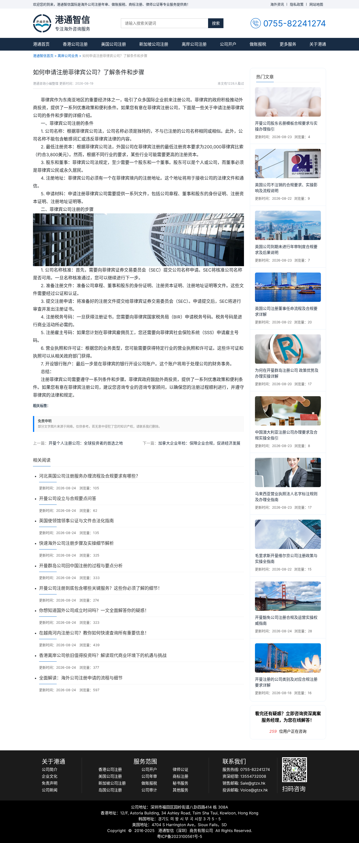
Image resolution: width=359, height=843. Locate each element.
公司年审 (149, 776)
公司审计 (149, 790)
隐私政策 (297, 4)
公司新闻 (49, 790)
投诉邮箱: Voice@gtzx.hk (245, 790)
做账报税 (258, 44)
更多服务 (288, 44)
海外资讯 (277, 4)
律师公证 (180, 769)
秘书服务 (180, 783)
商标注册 (180, 776)
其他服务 (180, 790)
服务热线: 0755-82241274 (246, 769)
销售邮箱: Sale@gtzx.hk (243, 783)
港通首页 (41, 44)
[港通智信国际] (42, 23)
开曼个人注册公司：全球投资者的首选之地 (86, 443)
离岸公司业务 (68, 56)
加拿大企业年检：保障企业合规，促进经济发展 (199, 443)
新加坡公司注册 (153, 44)
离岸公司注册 (194, 44)
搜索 (216, 23)
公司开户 (228, 44)
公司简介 (49, 769)
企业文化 (49, 776)
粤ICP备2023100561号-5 (179, 836)
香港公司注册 (75, 44)
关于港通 (317, 44)
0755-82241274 (294, 23)
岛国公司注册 (110, 790)
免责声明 (49, 783)
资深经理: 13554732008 (244, 776)
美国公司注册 (113, 44)
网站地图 (316, 4)
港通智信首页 (43, 56)
